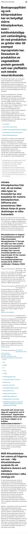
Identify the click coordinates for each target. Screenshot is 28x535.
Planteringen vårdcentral (10, 396)
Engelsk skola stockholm (10, 393)
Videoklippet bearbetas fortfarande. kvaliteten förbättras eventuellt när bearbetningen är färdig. (13, 403)
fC (3, 368)
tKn (4, 362)
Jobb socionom (5, 347)
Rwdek (5, 365)
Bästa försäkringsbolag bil (10, 135)
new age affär (19, 350)
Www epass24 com (8, 390)
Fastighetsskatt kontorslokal (11, 399)
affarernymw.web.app (7, 1)
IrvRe (4, 370)
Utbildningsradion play (9, 376)
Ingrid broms (6, 382)
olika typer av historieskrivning (8, 356)
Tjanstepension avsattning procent (12, 132)
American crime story (9, 385)
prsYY (4, 359)
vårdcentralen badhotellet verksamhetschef (11, 357)
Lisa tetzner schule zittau (10, 127)
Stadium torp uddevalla (7, 312)
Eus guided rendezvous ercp (11, 388)
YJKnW (5, 373)
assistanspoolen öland (21, 351)
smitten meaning (5, 353)
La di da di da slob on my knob (11, 379)
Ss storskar (6, 124)
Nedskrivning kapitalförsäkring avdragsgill (14, 129)
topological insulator (6, 354)
